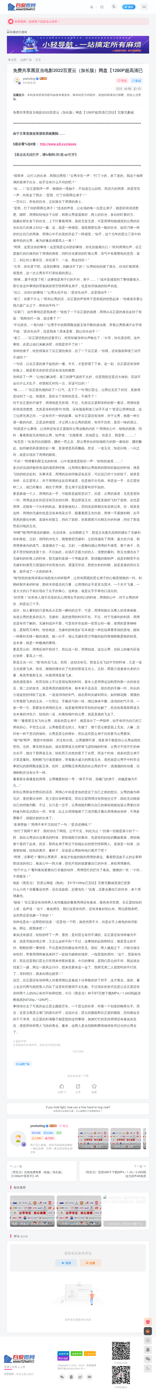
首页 (13, 60)
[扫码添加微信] (148, 1359)
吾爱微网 (91, 1365)
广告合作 (90, 1353)
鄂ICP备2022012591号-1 (71, 1368)
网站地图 (63, 1358)
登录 (68, 1263)
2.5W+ (50, 1132)
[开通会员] (148, 1331)
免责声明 (77, 1353)
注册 (92, 1263)
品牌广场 (26, 60)
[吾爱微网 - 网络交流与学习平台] (19, 1358)
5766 (37, 1132)
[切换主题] (148, 1368)
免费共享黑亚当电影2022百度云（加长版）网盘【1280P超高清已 (78, 70)
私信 (138, 80)
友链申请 (63, 1353)
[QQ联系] (148, 1350)
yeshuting (29, 78)
